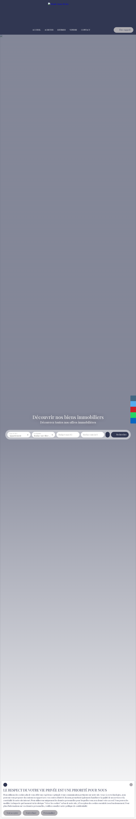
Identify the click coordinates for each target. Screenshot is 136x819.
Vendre (73, 29)
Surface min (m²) (90, 434)
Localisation (37, 433)
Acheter (49, 29)
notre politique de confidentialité (73, 806)
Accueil (36, 29)
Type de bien (13, 433)
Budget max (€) (65, 434)
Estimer (61, 29)
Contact (85, 29)
